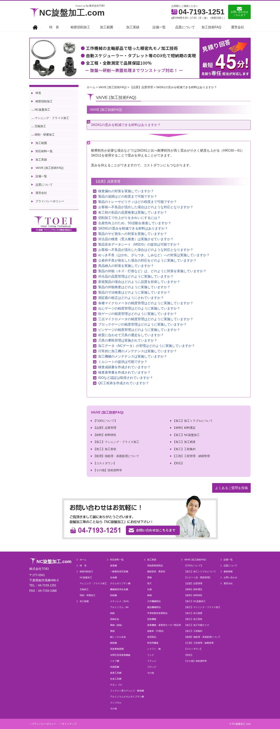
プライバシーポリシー (49, 201)
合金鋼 (113, 577)
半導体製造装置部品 (157, 613)
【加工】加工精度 (184, 441)
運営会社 (237, 27)
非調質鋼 (114, 667)
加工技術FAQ (211, 27)
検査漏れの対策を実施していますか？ (126, 191)
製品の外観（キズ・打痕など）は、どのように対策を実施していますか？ (152, 271)
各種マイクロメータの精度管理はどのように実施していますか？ (145, 303)
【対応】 (178, 463)
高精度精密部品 (155, 565)
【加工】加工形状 (104, 449)
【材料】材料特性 (104, 434)
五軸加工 (40, 126)
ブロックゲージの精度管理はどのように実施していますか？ (142, 324)
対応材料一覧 (44, 151)
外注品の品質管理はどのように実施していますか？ (136, 276)
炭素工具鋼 (115, 673)
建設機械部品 (154, 607)
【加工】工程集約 (184, 449)
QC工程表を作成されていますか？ (123, 383)
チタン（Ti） (116, 684)
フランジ (151, 661)
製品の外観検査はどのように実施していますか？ (134, 287)
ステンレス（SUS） (120, 601)
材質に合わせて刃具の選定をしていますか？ (131, 335)
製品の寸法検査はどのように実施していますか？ (134, 292)
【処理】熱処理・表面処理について (116, 456)
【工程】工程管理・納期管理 (191, 456)
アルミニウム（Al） (120, 607)
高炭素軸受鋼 (117, 649)
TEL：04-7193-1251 (42, 585)
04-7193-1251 (201, 12)
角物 (149, 595)
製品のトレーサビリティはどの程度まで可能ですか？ (137, 201)
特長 (38, 93)
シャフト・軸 (154, 649)
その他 (113, 708)
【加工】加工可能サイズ (196, 625)
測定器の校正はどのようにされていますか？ (131, 297)
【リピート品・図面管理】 (197, 577)
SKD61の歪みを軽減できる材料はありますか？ (133, 228)
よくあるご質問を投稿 (231, 488)
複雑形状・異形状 (156, 571)
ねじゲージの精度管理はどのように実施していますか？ (139, 308)
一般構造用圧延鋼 (119, 571)
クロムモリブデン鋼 (120, 583)
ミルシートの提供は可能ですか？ (122, 361)
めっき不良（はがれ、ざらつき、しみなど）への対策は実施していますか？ (154, 255)
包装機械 (151, 619)
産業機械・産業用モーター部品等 (164, 625)
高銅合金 (114, 619)
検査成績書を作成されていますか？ (124, 367)
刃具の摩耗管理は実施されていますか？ (127, 340)
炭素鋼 (113, 565)
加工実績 (132, 27)
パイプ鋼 (114, 661)
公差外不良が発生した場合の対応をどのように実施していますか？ (147, 260)
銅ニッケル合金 (118, 637)
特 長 (54, 27)
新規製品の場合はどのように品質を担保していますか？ (139, 281)
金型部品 (151, 637)
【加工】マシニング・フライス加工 (116, 441)
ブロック (151, 667)
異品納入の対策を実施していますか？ (126, 265)
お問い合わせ (230, 577)
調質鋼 (113, 643)
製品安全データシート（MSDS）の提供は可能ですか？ (139, 244)
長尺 (149, 583)
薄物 (149, 577)
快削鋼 (113, 595)
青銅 (112, 631)
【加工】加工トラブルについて (193, 420)
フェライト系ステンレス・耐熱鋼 (127, 690)
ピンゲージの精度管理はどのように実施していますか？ (139, 329)
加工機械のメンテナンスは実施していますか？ (132, 356)
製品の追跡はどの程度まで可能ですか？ (127, 196)
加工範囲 (106, 27)
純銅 (112, 613)
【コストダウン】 (104, 463)
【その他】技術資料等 (107, 470)
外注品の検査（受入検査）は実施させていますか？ (136, 239)
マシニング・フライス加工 (52, 118)
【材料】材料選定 (184, 427)
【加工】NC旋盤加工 (186, 434)
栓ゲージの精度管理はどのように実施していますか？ (137, 313)
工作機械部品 (154, 601)
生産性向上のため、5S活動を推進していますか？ (134, 223)
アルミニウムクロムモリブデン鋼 (127, 696)
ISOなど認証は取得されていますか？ (125, 377)
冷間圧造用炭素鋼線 (120, 655)
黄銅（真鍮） (117, 625)
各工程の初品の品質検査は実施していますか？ (132, 212)
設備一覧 (159, 27)
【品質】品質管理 (104, 427)
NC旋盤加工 (42, 109)
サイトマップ (69, 723)
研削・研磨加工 (45, 134)
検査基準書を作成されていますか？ (124, 372)
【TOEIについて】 (105, 420)
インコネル (115, 702)
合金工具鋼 (115, 679)
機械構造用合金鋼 (119, 589)
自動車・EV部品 (155, 631)
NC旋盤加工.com (72, 12)
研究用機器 (152, 643)
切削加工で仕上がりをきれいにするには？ (129, 217)
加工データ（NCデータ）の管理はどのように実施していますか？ (146, 345)
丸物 (149, 589)
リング (150, 655)
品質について (185, 27)
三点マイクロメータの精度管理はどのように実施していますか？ (145, 319)
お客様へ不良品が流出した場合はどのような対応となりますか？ (145, 207)
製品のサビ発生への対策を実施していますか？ (132, 233)
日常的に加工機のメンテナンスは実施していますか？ (137, 351)
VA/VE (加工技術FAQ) (49, 167)
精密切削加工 (80, 27)
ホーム (83, 559)
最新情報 (228, 571)
